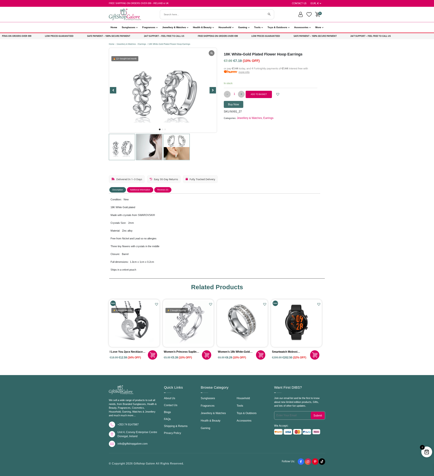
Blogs (167, 412)
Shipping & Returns (176, 426)
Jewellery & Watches (174, 27)
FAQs (167, 419)
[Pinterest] (315, 461)
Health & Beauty (202, 27)
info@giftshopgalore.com (132, 443)
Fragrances (148, 27)
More (318, 27)
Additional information (140, 190)
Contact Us (299, 3)
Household (225, 27)
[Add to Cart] (152, 355)
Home (114, 27)
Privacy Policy (172, 433)
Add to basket (259, 94)
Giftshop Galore (145, 463)
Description (117, 190)
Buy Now (233, 104)
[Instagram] (308, 461)
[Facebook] (301, 461)
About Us (169, 398)
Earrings (142, 44)
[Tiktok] (322, 461)
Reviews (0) (162, 190)
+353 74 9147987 (128, 424)
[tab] (117, 190)
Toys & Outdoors (277, 27)
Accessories (301, 27)
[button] (160, 129)
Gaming (242, 27)
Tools (257, 27)
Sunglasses (128, 27)
